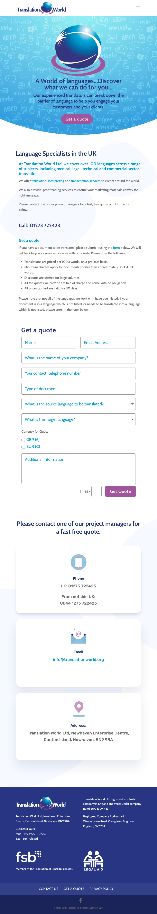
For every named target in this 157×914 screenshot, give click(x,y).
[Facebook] (80, 900)
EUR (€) (33, 446)
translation (38, 181)
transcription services (86, 181)
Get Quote (120, 491)
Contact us (48, 889)
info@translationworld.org (78, 659)
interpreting (56, 181)
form (116, 248)
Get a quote (77, 119)
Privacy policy (101, 889)
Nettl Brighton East (93, 907)
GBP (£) (32, 439)
